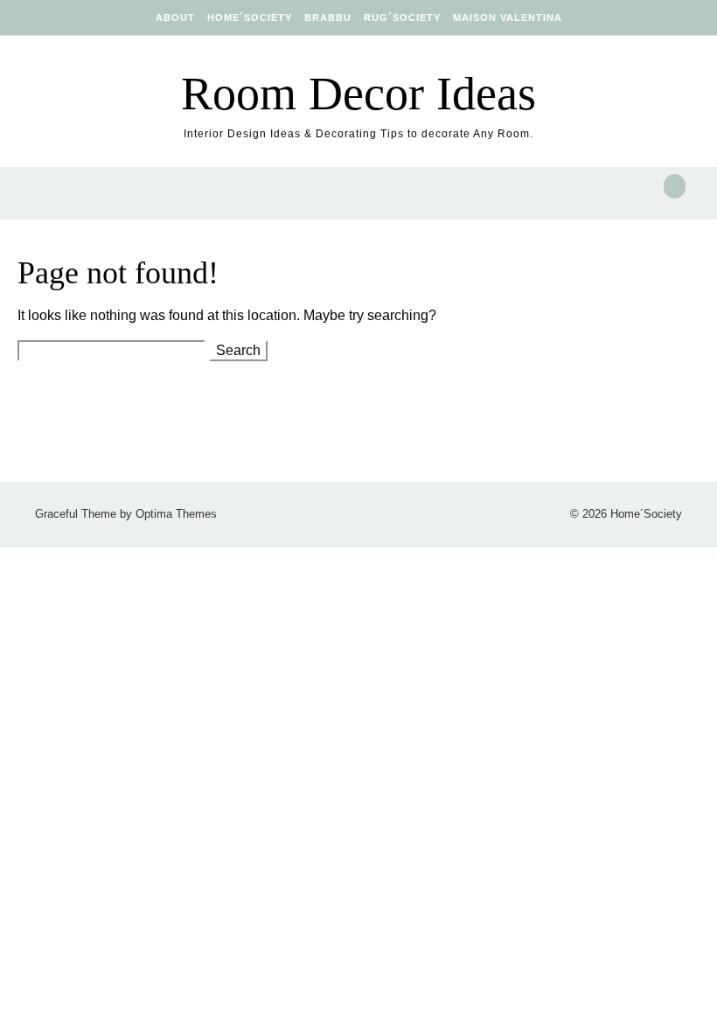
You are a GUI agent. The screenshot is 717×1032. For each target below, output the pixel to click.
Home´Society (249, 17)
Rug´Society (402, 17)
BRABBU (328, 17)
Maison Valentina (507, 17)
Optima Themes (176, 513)
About (175, 17)
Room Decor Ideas (358, 93)
